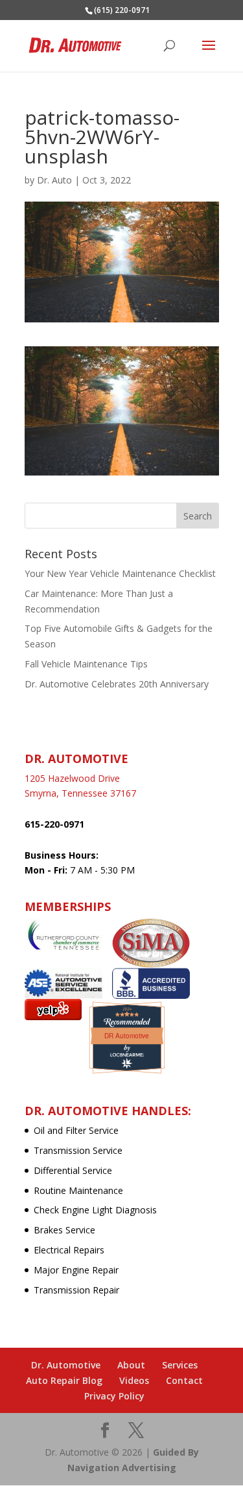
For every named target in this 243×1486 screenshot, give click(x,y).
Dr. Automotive (65, 1365)
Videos (134, 1380)
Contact (184, 1380)
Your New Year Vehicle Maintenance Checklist (120, 573)
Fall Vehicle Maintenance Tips (86, 664)
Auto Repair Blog (64, 1380)
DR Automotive (126, 1035)
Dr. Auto (54, 180)
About (131, 1365)
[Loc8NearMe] (127, 1054)
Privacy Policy (114, 1396)
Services (180, 1365)
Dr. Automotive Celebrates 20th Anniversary (117, 684)
